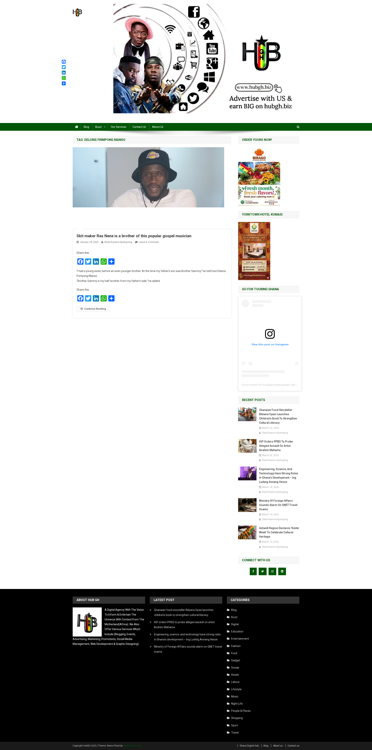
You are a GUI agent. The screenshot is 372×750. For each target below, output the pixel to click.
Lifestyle (236, 689)
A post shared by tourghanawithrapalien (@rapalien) (273, 384)
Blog (86, 126)
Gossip (235, 667)
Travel (235, 732)
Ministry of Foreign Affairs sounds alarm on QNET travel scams (278, 505)
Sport (234, 725)
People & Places (241, 710)
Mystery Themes (132, 745)
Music (234, 696)
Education (237, 631)
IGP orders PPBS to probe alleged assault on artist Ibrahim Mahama (276, 446)
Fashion (236, 646)
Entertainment (240, 638)
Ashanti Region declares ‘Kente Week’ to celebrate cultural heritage (279, 532)
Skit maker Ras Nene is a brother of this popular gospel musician (134, 236)
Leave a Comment (149, 242)
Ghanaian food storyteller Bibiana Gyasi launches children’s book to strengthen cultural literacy (278, 416)
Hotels (235, 674)
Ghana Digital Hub (249, 745)
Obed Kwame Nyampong (118, 242)
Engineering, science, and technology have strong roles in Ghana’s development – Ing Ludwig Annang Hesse (278, 475)
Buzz (98, 126)
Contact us (139, 126)
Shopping (237, 718)
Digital (235, 624)
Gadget (235, 660)
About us (157, 126)
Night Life (237, 703)
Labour (235, 681)
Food (234, 653)
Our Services (118, 126)
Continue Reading (95, 308)
